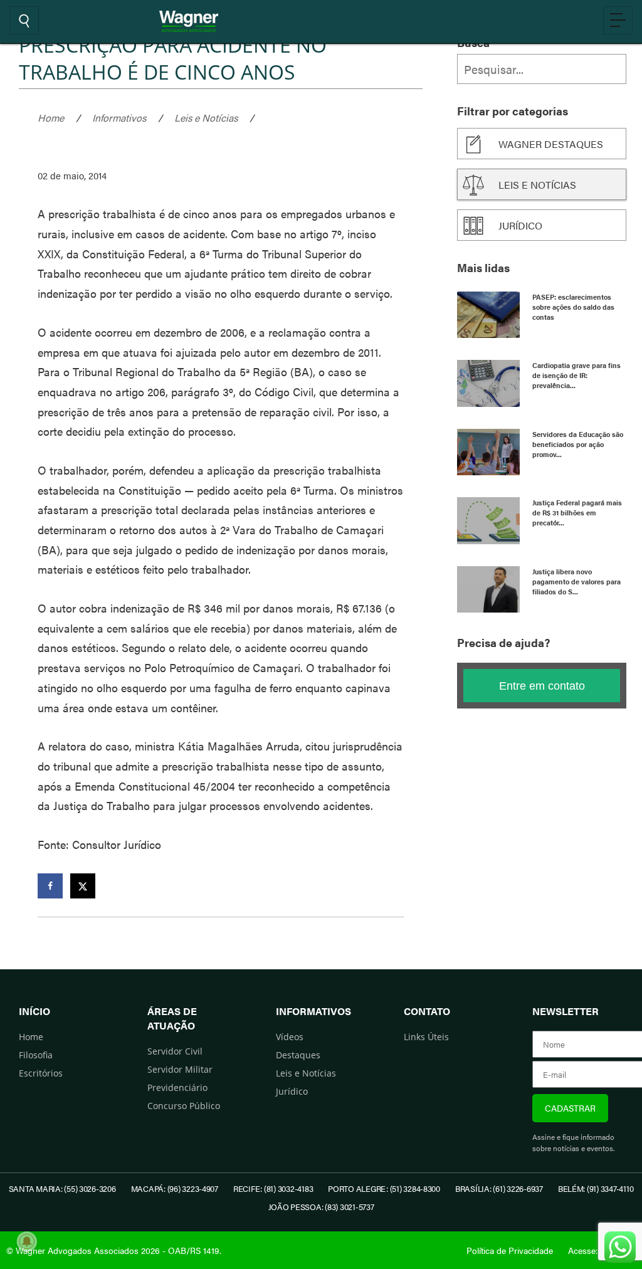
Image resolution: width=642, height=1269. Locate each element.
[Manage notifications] (27, 1241)
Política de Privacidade (509, 1250)
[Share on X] (82, 885)
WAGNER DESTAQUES (550, 144)
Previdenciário (177, 1087)
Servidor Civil (175, 1051)
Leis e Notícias (206, 117)
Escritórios (41, 1073)
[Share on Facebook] (50, 885)
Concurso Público (183, 1106)
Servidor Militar (180, 1069)
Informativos (119, 117)
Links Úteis (426, 1037)
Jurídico (520, 225)
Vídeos (289, 1037)
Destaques (298, 1055)
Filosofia (36, 1055)
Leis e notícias (537, 184)
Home (51, 117)
